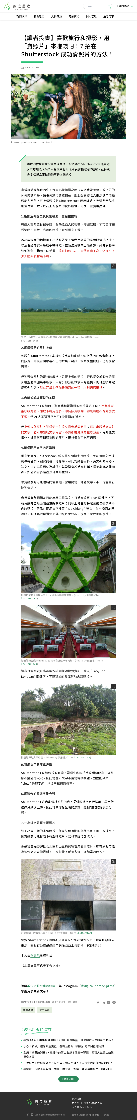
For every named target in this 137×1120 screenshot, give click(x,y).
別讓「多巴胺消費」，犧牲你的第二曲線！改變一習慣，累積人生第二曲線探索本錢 (68, 1054)
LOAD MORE (68, 1079)
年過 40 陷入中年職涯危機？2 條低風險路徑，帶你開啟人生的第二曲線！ (68, 1040)
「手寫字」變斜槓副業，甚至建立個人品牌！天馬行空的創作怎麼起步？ (67, 1063)
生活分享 (108, 16)
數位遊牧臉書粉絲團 (41, 986)
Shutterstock (29, 598)
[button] (109, 6)
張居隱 (35, 955)
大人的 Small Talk (82, 1106)
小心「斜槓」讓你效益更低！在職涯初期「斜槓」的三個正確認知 (63, 1046)
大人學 (75, 1102)
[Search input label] (97, 6)
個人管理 (91, 16)
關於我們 (76, 1098)
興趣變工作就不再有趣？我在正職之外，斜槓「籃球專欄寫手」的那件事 (67, 1069)
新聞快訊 (21, 16)
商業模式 (73, 16)
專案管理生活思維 (93, 1102)
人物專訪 (56, 16)
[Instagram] (32, 1114)
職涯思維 (39, 16)
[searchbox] (97, 6)
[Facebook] (27, 1114)
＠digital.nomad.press (97, 986)
